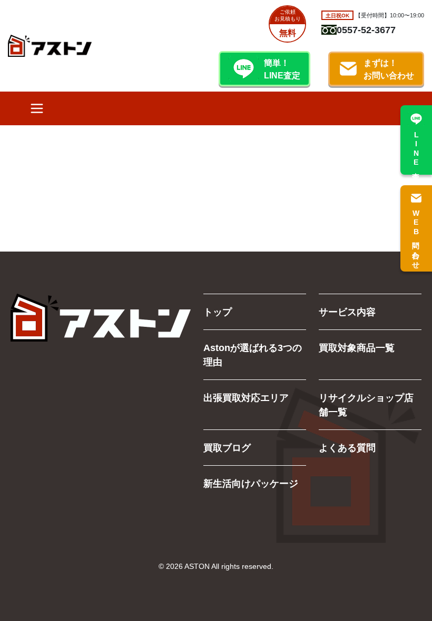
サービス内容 (347, 311)
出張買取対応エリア (246, 397)
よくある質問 (347, 447)
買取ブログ (227, 447)
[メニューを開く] (36, 108)
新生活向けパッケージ (250, 483)
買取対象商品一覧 (357, 347)
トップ (217, 311)
